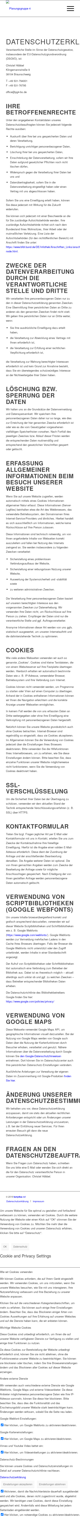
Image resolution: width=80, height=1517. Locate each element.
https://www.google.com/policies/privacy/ (30, 1001)
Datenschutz (20, 1246)
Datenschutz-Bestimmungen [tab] (17, 1459)
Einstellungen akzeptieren (17, 1484)
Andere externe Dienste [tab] (14, 1378)
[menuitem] (68, 8)
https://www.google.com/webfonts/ (27, 935)
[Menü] (68, 8)
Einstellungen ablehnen (52, 1484)
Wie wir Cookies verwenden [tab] (16, 1272)
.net (20, 1196)
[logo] (33, 8)
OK (5, 1246)
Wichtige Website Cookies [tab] (15, 1327)
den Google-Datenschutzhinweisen (40, 1056)
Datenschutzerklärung (13, 1477)
